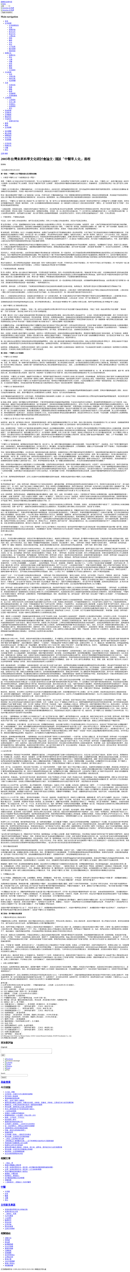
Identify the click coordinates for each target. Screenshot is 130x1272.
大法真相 (8, 72)
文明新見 (8, 112)
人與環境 (8, 97)
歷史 (10, 57)
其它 (10, 108)
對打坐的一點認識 (11, 1096)
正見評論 (8, 1224)
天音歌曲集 (13, 95)
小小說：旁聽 (10, 1092)
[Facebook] (9, 1059)
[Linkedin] (8, 1062)
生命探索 (8, 110)
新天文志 (12, 32)
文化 (10, 42)
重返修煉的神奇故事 (12, 1098)
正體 (2, 153)
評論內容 (4, 1047)
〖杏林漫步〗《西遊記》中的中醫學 (18, 1182)
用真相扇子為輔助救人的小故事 (16, 1143)
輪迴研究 (8, 1220)
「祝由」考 (9, 1163)
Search (3, 1073)
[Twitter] (8, 1064)
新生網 (7, 1242)
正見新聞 (8, 23)
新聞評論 (12, 29)
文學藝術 (8, 114)
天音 (6, 83)
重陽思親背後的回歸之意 (14, 1122)
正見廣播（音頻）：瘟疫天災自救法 (18, 1134)
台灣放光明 (9, 1257)
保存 (3, 1055)
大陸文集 (12, 76)
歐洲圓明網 (9, 1244)
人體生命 (12, 36)
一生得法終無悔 (10, 1111)
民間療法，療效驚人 (12, 1176)
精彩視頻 (12, 51)
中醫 (10, 61)
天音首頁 (12, 85)
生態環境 (12, 106)
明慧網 (7, 1240)
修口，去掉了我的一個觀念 (14, 1100)
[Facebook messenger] (12, 1061)
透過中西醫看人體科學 (13, 1165)
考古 (10, 44)
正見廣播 (8, 127)
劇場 (6, 123)
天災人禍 (12, 102)
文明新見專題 (8, 1204)
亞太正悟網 (9, 1246)
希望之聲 (8, 1259)
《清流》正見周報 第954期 (14, 1139)
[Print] (7, 1070)
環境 (10, 38)
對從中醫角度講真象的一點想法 (16, 1171)
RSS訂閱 (8, 137)
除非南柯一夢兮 (10, 1119)
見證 (10, 74)
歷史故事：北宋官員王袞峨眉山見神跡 (18, 1149)
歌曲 (10, 87)
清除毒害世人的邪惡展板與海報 (16, 1128)
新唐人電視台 (10, 1263)
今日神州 (12, 70)
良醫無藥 (8, 1180)
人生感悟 (8, 1218)
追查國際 (8, 1253)
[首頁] (3, 4)
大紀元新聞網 (10, 1261)
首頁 (6, 21)
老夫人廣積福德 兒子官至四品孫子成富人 (20, 1109)
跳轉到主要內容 (6, 2)
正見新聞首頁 (14, 25)
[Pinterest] (8, 1066)
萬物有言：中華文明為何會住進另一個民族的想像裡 (23, 1104)
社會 (10, 27)
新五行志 (12, 34)
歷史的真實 (9, 1226)
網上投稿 (8, 133)
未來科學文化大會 (11, 1211)
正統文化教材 (10, 1228)
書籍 (6, 125)
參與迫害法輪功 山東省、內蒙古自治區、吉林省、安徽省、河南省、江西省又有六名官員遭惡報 (39, 1102)
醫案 (6, 1196)
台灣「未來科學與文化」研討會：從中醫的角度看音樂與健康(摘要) (29, 1167)
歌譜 (10, 91)
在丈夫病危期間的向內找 (14, 1153)
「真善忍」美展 (10, 1214)
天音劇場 (12, 93)
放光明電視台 (10, 1255)
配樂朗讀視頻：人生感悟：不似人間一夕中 (20, 1115)
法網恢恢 (8, 1250)
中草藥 (7, 1191)
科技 (10, 63)
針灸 (6, 1193)
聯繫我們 (8, 135)
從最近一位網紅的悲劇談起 (14, 1113)
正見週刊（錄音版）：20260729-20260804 (20, 1124)
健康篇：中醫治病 (11, 1173)
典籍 (10, 68)
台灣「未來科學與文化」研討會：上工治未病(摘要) (23, 1169)
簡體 (6, 153)
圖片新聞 (12, 49)
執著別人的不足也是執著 (14, 1145)
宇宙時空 (8, 119)
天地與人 (12, 104)
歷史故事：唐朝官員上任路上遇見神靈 (18, 1107)
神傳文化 (8, 53)
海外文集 (12, 78)
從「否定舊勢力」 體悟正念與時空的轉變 (20, 1126)
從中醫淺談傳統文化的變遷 (14, 1178)
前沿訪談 (8, 1222)
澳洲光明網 (9, 1248)
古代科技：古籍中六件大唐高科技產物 (18, 1094)
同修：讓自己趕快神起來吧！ (15, 1130)
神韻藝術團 (9, 1265)
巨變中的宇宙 (14, 121)
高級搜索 (6, 1082)
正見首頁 (8, 143)
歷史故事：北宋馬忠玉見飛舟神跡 (17, 1136)
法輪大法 (8, 1238)
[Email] (7, 1068)
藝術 (10, 40)
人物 (10, 59)
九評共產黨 (9, 1216)
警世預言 (8, 117)
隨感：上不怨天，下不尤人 (14, 1117)
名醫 (6, 1198)
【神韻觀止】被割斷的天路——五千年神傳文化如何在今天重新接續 (29, 1141)
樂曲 (10, 89)
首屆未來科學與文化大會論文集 (16, 1209)
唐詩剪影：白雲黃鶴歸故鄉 (14, 1151)
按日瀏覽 (8, 131)
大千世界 (12, 46)
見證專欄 (12, 80)
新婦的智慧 (9, 1132)
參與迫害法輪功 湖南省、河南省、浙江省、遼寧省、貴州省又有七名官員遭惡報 (33, 1147)
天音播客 (8, 139)
